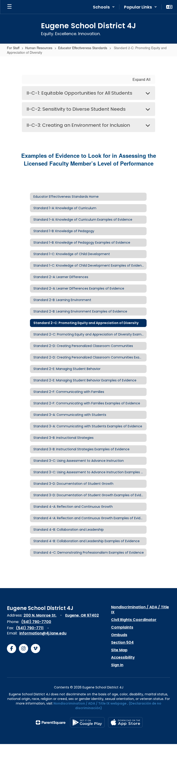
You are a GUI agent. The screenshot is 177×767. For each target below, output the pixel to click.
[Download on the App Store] (125, 722)
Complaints (122, 627)
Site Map (119, 650)
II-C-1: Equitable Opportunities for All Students (79, 93)
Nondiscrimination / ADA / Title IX (140, 609)
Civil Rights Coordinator (133, 619)
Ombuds (119, 634)
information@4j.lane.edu (42, 633)
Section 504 (122, 642)
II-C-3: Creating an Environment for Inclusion (78, 125)
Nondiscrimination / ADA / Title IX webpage (90, 703)
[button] (103, 7)
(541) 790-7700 (36, 621)
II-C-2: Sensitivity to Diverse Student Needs (76, 109)
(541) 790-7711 (30, 628)
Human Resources (38, 47)
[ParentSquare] (51, 722)
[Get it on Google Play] (87, 722)
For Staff (13, 47)
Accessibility (123, 657)
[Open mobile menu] (9, 7)
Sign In (117, 665)
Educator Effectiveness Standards (82, 47)
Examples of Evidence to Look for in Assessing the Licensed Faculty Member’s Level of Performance (88, 159)
